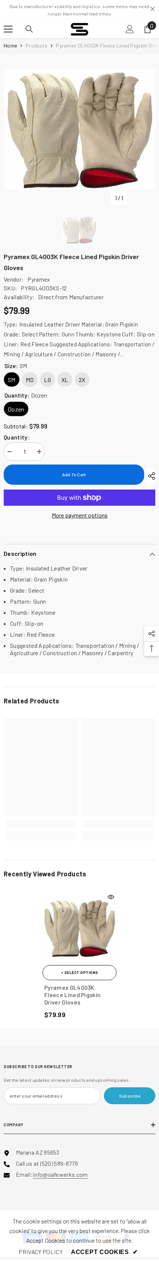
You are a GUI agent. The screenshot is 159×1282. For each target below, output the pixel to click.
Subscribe (129, 1095)
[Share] (149, 476)
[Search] (29, 29)
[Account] (130, 29)
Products (36, 45)
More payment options (80, 515)
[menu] (8, 29)
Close (152, 9)
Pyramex (38, 279)
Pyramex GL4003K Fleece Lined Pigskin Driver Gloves (72, 995)
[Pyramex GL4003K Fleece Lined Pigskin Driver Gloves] (79, 928)
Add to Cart (74, 474)
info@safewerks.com (60, 1174)
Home (10, 45)
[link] (41, 823)
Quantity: (17, 437)
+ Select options (79, 972)
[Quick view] (110, 897)
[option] (79, 129)
